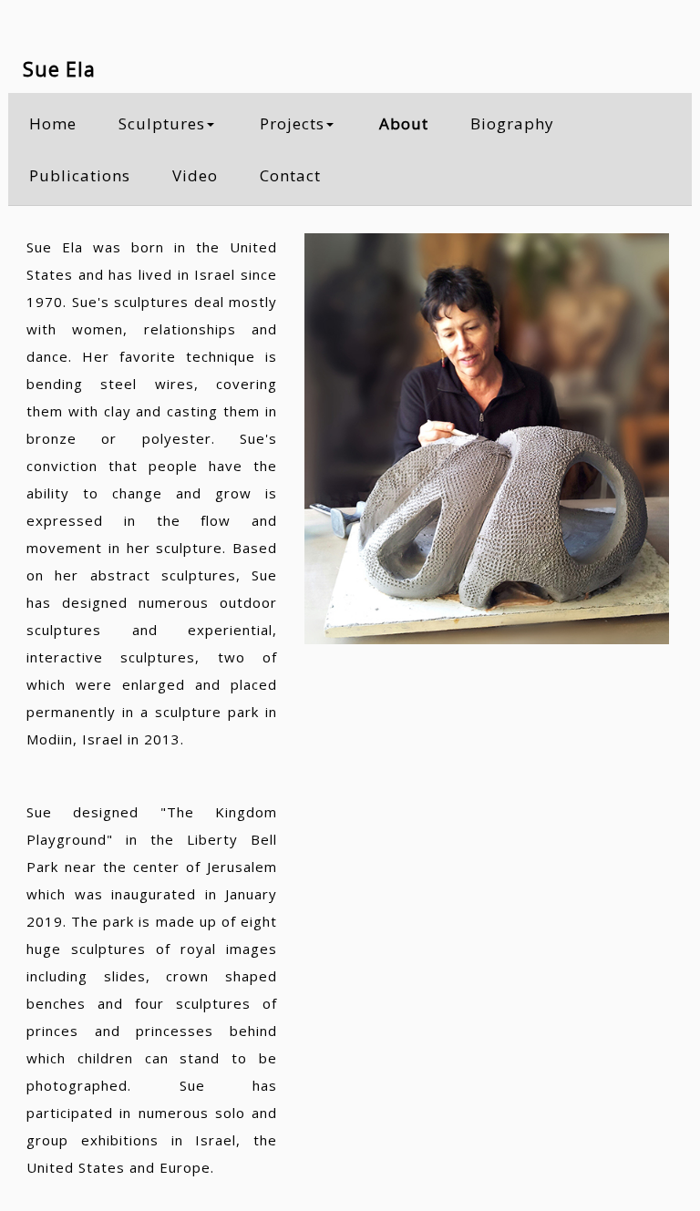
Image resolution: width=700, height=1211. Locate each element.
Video (195, 175)
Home (53, 123)
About (403, 123)
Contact (290, 175)
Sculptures (161, 123)
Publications (79, 175)
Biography (512, 123)
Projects (292, 123)
